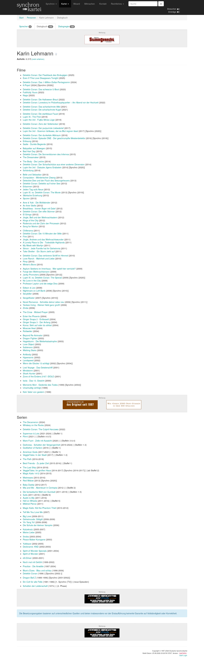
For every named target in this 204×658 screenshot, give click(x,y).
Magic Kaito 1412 (31, 473)
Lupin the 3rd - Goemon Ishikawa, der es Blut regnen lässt (50, 131)
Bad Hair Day (29, 151)
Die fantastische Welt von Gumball (39, 491)
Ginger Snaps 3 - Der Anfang (36, 322)
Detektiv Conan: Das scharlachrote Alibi (41, 106)
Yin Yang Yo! (29, 522)
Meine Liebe (28, 532)
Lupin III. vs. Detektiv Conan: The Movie (42, 192)
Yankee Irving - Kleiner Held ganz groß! (41, 304)
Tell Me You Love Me (33, 512)
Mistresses (28, 477)
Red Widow (28, 480)
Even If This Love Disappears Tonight (40, 78)
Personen (31, 17)
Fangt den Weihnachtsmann (36, 271)
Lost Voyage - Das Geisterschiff (37, 367)
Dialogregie (66, 26)
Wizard (76, 3)
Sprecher (25, 26)
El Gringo (27, 214)
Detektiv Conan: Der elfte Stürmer (39, 211)
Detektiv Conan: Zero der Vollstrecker (40, 123)
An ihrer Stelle (29, 205)
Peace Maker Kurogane (34, 539)
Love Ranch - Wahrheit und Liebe (39, 258)
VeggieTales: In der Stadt (35, 454)
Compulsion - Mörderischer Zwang (39, 177)
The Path (27, 459)
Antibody (27, 354)
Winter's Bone (29, 264)
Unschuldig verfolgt (32, 387)
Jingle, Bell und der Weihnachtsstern (40, 217)
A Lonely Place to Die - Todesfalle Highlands (44, 242)
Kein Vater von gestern (33, 391)
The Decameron (30, 422)
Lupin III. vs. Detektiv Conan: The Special (42, 277)
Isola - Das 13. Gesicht (33, 380)
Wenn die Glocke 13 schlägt (36, 363)
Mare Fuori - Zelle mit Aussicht (37, 440)
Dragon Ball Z (29, 577)
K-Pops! (26, 85)
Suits (25, 494)
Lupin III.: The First (32, 116)
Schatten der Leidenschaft (35, 585)
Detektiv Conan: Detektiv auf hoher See (41, 183)
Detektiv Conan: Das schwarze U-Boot (41, 89)
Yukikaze (27, 543)
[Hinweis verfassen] (56, 53)
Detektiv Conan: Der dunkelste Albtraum (42, 135)
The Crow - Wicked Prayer (35, 312)
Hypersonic (28, 357)
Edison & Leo (29, 287)
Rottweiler (27, 331)
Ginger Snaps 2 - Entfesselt (36, 319)
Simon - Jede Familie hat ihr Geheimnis (41, 248)
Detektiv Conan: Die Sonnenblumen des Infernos (46, 154)
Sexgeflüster (29, 297)
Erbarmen (27, 186)
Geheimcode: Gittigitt (33, 519)
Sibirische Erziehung (32, 195)
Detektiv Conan (30, 573)
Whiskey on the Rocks (33, 425)
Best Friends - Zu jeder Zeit (36, 463)
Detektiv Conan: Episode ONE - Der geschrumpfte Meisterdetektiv (54, 138)
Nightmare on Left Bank (34, 290)
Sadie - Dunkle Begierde (34, 144)
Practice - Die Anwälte (33, 566)
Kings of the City (30, 220)
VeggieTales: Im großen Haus (37, 470)
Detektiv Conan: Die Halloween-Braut (40, 99)
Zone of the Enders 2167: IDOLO (38, 376)
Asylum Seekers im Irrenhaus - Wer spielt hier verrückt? (49, 268)
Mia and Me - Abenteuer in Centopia (40, 487)
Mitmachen (89, 3)
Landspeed (28, 360)
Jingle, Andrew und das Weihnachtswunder (43, 239)
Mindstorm (28, 370)
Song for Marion (30, 226)
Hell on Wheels (30, 500)
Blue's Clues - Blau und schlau (37, 570)
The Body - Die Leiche (33, 161)
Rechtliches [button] (116, 3)
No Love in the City (32, 280)
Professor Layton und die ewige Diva (40, 283)
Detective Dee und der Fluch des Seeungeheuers (46, 180)
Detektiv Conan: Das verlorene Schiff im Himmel (45, 255)
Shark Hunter (29, 373)
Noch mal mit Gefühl (32, 562)
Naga (25, 95)
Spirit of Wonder (30, 553)
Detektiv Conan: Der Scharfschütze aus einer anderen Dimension (54, 164)
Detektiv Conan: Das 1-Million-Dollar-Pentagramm (46, 82)
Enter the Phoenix (31, 316)
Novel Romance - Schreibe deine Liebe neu (43, 301)
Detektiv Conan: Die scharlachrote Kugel (42, 109)
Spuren (26, 198)
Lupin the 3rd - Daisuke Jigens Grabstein (42, 167)
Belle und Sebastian (32, 174)
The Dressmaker (31, 157)
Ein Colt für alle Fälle (32, 581)
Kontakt (102, 3)
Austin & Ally (28, 497)
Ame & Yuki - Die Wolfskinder (36, 202)
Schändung (28, 170)
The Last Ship (29, 467)
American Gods (30, 451)
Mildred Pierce (29, 503)
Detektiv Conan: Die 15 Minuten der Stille (42, 233)
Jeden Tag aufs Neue (33, 189)
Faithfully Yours (30, 92)
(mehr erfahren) (38, 59)
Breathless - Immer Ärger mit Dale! (39, 208)
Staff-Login (183, 655)
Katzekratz (28, 529)
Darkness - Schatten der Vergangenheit (41, 444)
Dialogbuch (44, 26)
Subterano (28, 347)
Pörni (25, 436)
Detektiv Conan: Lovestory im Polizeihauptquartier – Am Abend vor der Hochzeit (60, 102)
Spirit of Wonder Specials (35, 550)
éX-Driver (27, 557)
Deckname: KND (31, 546)
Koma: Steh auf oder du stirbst (37, 325)
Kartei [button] (64, 3)
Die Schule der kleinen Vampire (37, 525)
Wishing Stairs (29, 350)
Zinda (25, 307)
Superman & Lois (31, 433)
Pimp (25, 261)
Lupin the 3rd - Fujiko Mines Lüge (39, 119)
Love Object (28, 344)
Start (21, 17)
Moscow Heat (29, 328)
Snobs (26, 536)
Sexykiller (27, 293)
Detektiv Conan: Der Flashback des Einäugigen (45, 75)
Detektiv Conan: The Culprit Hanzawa (40, 429)
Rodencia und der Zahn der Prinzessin (41, 223)
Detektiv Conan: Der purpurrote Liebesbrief (43, 128)
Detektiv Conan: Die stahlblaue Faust (40, 113)
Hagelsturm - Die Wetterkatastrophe (40, 341)
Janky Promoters (31, 274)
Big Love (27, 516)
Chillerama (28, 230)
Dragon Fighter (30, 338)
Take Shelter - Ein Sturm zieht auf (39, 251)
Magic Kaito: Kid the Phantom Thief (39, 507)
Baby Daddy (28, 484)
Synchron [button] (50, 3)
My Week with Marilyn (33, 245)
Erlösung (27, 141)
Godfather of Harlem (32, 447)
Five (25, 236)
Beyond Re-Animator (33, 335)
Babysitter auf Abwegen (34, 148)
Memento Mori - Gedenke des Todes (40, 384)
